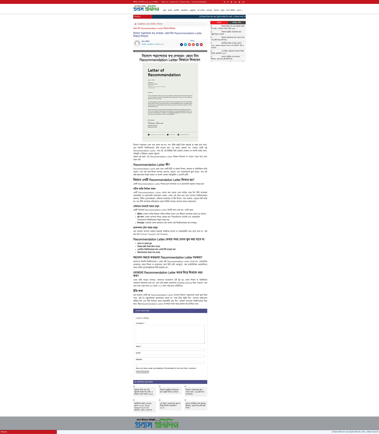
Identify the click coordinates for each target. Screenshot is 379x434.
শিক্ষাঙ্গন (160, 24)
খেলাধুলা (209, 10)
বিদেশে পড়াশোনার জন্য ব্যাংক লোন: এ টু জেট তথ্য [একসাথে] (195, 392)
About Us (164, 2)
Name (139, 346)
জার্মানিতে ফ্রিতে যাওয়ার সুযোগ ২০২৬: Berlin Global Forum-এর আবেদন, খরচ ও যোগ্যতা (143, 406)
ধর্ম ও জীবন (201, 10)
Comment (140, 323)
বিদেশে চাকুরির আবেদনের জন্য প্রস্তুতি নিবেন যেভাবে (169, 391)
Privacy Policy (185, 2)
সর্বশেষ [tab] (219, 23)
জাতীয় (170, 10)
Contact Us (174, 2)
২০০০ (160, 286)
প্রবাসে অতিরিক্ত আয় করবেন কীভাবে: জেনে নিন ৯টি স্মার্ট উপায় (196, 405)
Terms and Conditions (199, 2)
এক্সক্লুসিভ (192, 10)
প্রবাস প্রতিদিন (230, 10)
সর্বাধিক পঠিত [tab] (236, 23)
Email (138, 353)
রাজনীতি (176, 10)
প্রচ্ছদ (164, 10)
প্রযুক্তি (223, 10)
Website (139, 359)
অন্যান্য (239, 10)
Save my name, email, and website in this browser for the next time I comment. (166, 368)
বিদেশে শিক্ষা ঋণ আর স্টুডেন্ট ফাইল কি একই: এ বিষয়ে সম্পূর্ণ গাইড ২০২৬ (213, 17)
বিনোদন (216, 10)
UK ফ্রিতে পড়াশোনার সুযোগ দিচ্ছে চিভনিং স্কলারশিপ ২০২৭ (170, 405)
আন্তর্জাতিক (184, 10)
